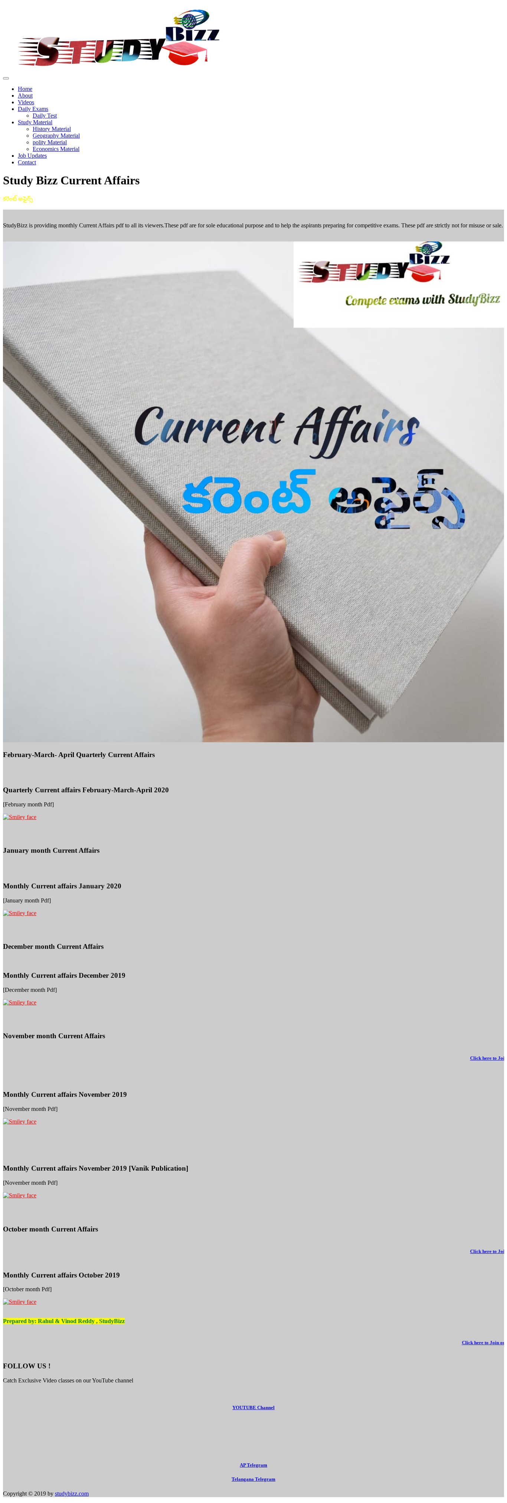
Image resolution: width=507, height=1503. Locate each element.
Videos (26, 102)
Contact (27, 162)
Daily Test (45, 115)
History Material (52, 129)
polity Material (50, 142)
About (25, 95)
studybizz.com (72, 1493)
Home (25, 89)
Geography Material (56, 135)
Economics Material (56, 149)
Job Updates (32, 155)
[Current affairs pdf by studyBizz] (253, 817)
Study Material (35, 122)
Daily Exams (33, 109)
